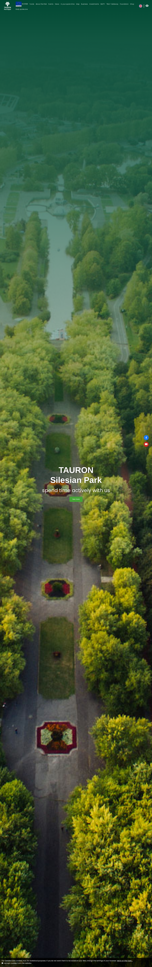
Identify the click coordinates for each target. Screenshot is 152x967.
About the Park (41, 4)
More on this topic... (125, 961)
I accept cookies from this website (17, 963)
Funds (32, 4)
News (57, 4)
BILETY (103, 4)
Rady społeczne (22, 9)
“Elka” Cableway (112, 4)
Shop (132, 4)
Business (84, 4)
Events (50, 4)
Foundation (124, 4)
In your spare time (68, 4)
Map (78, 4)
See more (76, 499)
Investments (94, 4)
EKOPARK (25, 4)
